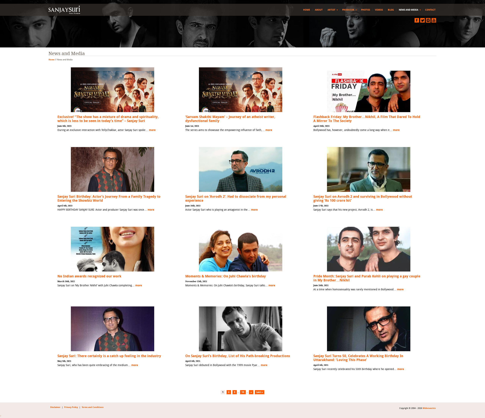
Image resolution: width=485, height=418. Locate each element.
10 (243, 392)
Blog (391, 10)
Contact (430, 10)
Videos (379, 10)
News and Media (408, 10)
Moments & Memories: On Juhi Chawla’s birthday (225, 276)
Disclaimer (55, 407)
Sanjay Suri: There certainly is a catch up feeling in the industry (109, 356)
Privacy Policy (71, 407)
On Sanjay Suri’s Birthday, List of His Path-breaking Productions (237, 356)
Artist (331, 10)
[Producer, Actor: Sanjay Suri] (77, 10)
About (319, 10)
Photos (365, 10)
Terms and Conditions (92, 407)
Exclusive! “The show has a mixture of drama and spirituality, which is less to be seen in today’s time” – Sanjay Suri (108, 119)
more (152, 130)
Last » (259, 392)
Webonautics (429, 408)
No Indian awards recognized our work (89, 276)
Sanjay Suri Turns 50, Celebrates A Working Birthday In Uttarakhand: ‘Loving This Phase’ (358, 358)
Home (306, 10)
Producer (348, 10)
